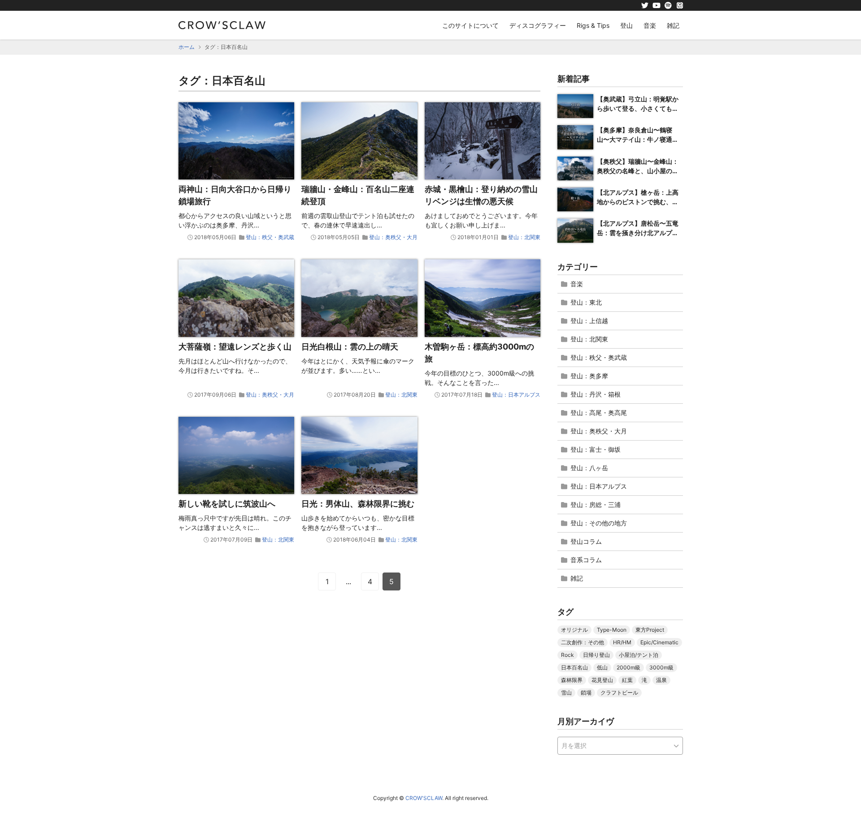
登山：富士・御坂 (595, 449)
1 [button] (327, 581)
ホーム (186, 47)
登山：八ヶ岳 (589, 468)
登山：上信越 (589, 320)
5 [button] (391, 581)
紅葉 (627, 680)
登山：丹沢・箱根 (595, 394)
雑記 (673, 25)
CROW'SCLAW (423, 798)
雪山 (566, 692)
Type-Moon (611, 629)
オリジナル (574, 629)
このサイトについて (470, 25)
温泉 (661, 680)
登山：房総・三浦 (595, 504)
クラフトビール (619, 692)
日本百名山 (574, 667)
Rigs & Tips (593, 25)
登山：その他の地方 (598, 523)
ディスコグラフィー (537, 25)
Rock (567, 654)
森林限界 (572, 680)
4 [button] (370, 581)
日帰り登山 (596, 654)
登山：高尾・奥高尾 (598, 412)
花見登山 (602, 680)
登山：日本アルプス (516, 394)
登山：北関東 (524, 237)
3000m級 (661, 667)
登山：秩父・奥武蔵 (270, 237)
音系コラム (586, 560)
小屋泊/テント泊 (638, 654)
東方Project (649, 629)
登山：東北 (586, 302)
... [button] (348, 581)
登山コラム (586, 541)
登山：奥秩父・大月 (393, 237)
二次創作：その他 (582, 642)
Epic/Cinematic (659, 642)
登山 (626, 25)
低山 (602, 667)
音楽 (650, 25)
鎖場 (586, 692)
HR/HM (622, 642)
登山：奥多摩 (589, 376)
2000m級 (628, 667)
